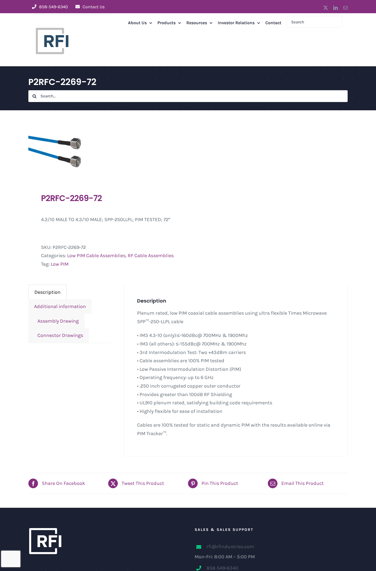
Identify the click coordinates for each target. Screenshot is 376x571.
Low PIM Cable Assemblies (96, 255)
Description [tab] (47, 292)
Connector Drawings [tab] (58, 335)
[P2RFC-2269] (105, 151)
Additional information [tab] (60, 306)
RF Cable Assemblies (151, 255)
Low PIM (60, 264)
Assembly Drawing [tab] (56, 321)
